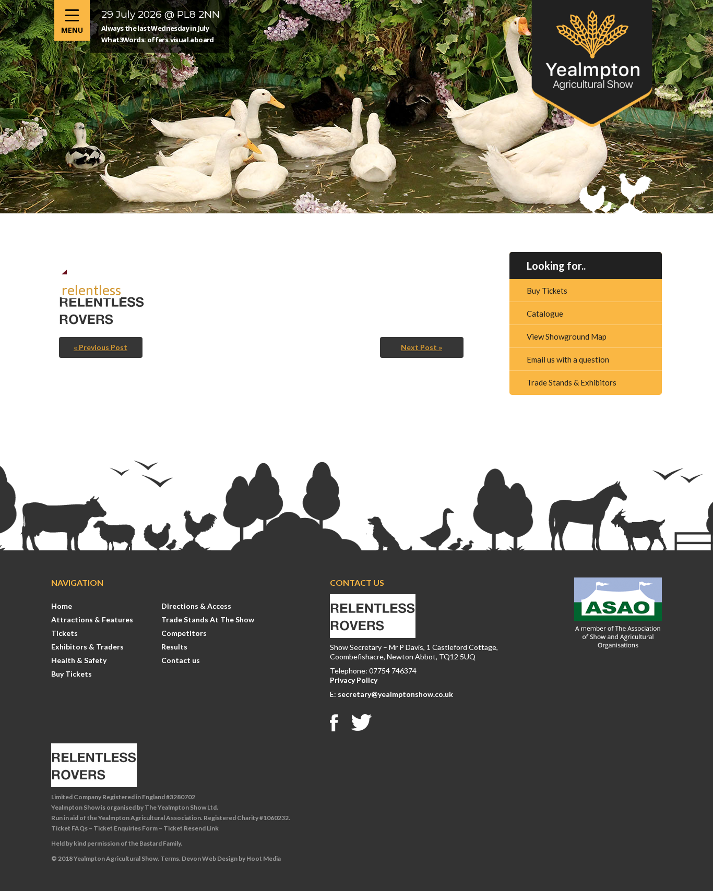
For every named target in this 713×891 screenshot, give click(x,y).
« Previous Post (100, 347)
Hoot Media (263, 858)
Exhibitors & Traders (87, 646)
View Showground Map (567, 336)
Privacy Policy (353, 680)
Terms (169, 858)
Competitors (184, 633)
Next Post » (421, 347)
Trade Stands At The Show (207, 619)
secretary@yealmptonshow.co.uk (395, 694)
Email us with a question (568, 359)
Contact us (180, 660)
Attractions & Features (92, 619)
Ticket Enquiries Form (125, 828)
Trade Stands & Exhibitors (571, 382)
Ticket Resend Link (191, 828)
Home (61, 605)
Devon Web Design (209, 858)
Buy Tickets (547, 290)
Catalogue (545, 313)
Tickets (64, 633)
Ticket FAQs (69, 828)
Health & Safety (78, 660)
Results (174, 646)
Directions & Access (196, 605)
